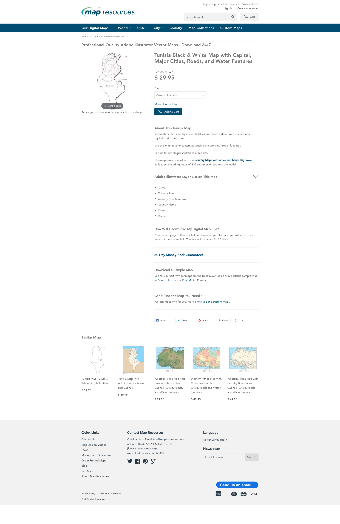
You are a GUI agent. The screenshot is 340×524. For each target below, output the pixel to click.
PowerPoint (189, 280)
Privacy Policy (88, 493)
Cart (252, 17)
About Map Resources (95, 476)
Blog (84, 465)
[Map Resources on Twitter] (129, 462)
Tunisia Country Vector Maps (109, 36)
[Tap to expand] (112, 81)
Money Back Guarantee (96, 455)
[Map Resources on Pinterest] (145, 462)
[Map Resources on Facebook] (137, 462)
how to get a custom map (212, 301)
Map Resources (98, 499)
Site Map (87, 471)
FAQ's (85, 450)
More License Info (165, 104)
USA (141, 28)
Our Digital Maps (95, 28)
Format (158, 88)
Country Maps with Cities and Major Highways (223, 160)
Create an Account (248, 8)
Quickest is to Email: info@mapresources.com (155, 439)
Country (175, 28)
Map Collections (201, 28)
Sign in (228, 8)
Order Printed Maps (93, 460)
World (123, 28)
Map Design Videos (93, 445)
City (157, 28)
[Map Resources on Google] (153, 462)
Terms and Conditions (109, 493)
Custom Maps (231, 28)
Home (84, 36)
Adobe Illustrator (167, 280)
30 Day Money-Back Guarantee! (178, 255)
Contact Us (88, 439)
